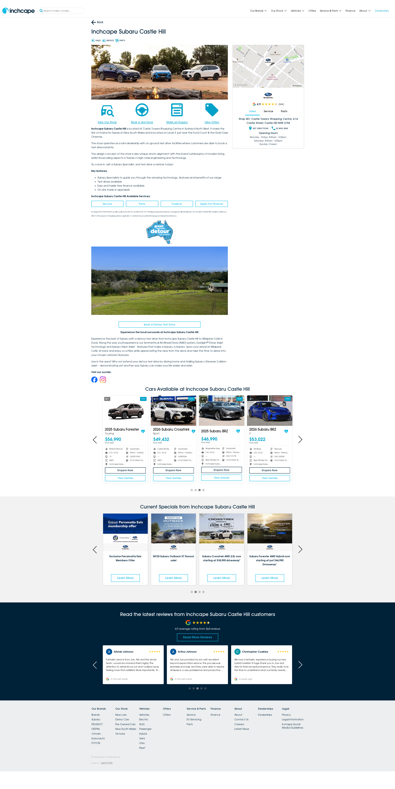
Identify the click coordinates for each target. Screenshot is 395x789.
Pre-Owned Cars (125, 724)
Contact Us (241, 719)
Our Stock (277, 10)
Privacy (286, 714)
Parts (142, 203)
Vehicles (296, 10)
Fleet (142, 747)
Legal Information (293, 719)
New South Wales (125, 728)
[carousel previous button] (95, 439)
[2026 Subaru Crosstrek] (173, 410)
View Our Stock (107, 122)
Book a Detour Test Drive (159, 324)
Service (107, 203)
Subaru (96, 719)
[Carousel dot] (192, 490)
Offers (312, 10)
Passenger (145, 728)
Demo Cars (122, 719)
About (363, 10)
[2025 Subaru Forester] (125, 410)
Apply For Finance (211, 203)
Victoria (120, 733)
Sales (252, 111)
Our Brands (256, 10)
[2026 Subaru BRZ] (269, 410)
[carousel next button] (300, 439)
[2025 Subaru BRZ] (221, 410)
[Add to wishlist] (143, 431)
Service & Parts (329, 10)
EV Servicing (194, 719)
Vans (142, 738)
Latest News (241, 728)
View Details (125, 478)
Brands (95, 714)
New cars (120, 714)
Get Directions (260, 128)
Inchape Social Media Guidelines (292, 726)
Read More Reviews (197, 637)
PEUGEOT (97, 724)
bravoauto (98, 738)
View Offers (212, 122)
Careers (239, 724)
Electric (143, 719)
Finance (350, 10)
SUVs (141, 724)
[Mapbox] (241, 85)
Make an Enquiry (177, 122)
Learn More (112, 578)
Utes (141, 743)
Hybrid (143, 733)
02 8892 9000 (282, 128)
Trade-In (177, 203)
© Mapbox (297, 86)
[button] (125, 664)
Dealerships (382, 10)
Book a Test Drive (142, 122)
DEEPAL (96, 728)
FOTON (96, 743)
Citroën (96, 733)
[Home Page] (18, 11)
